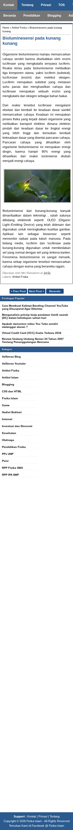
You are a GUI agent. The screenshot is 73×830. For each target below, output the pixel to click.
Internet (7, 419)
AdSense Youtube (14, 363)
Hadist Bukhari (12, 412)
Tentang (27, 5)
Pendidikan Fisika (14, 446)
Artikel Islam (10, 377)
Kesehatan (9, 433)
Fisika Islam (10, 398)
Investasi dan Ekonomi (17, 426)
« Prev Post (18, 291)
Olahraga (8, 440)
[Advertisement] (36, 646)
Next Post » (36, 291)
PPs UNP (7, 453)
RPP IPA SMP (10, 474)
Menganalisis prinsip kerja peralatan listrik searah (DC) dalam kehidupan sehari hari (35, 316)
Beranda (9, 15)
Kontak (8, 5)
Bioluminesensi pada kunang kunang (32, 41)
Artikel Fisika (19, 27)
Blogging (54, 15)
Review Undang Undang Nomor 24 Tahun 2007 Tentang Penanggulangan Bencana (33, 340)
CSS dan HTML (12, 391)
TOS (61, 5)
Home (6, 27)
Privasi (46, 5)
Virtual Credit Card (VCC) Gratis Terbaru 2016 (31, 332)
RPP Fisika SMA (12, 467)
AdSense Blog (11, 356)
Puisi (5, 460)
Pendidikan (31, 15)
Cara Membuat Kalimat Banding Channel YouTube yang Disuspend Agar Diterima (35, 307)
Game (6, 405)
